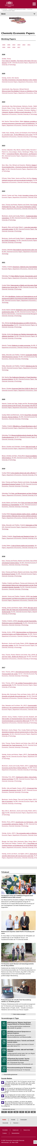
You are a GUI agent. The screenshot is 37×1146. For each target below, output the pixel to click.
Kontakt (13, 1119)
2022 (23, 45)
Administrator (5, 1142)
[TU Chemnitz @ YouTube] (33, 1112)
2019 (8, 47)
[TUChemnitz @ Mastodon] (27, 1112)
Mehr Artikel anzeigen (19, 1014)
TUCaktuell (5, 872)
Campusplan (23, 1119)
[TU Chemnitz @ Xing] (21, 1112)
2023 (18, 45)
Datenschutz (27, 1130)
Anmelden (5, 1130)
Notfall (4, 1119)
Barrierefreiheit (15, 1133)
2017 (18, 47)
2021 (28, 45)
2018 (13, 47)
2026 (3, 45)
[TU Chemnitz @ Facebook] (4, 1112)
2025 (8, 45)
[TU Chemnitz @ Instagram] (10, 1112)
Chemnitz (15, 1123)
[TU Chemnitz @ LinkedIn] (15, 1112)
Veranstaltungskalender (10, 1074)
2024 (13, 45)
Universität (5, 1123)
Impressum (15, 1130)
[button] (32, 4)
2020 (3, 47)
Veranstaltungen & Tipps (10, 1018)
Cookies (5, 1133)
